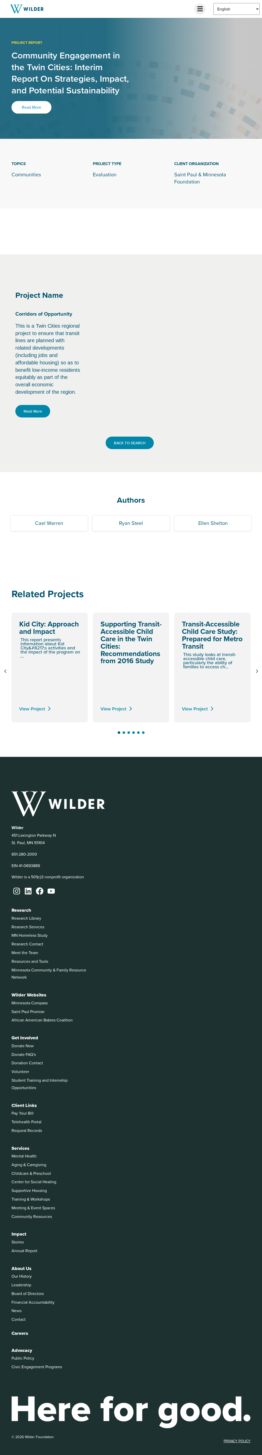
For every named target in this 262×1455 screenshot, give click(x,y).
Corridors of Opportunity (43, 313)
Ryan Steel (131, 523)
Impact (19, 1234)
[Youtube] (51, 891)
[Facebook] (40, 891)
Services (20, 1148)
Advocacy (22, 1350)
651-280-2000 (24, 854)
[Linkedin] (28, 891)
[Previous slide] (5, 671)
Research (21, 910)
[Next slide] (257, 671)
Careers (20, 1333)
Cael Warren (49, 523)
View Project (32, 709)
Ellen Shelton (213, 523)
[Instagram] (17, 891)
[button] (119, 732)
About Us (21, 1268)
